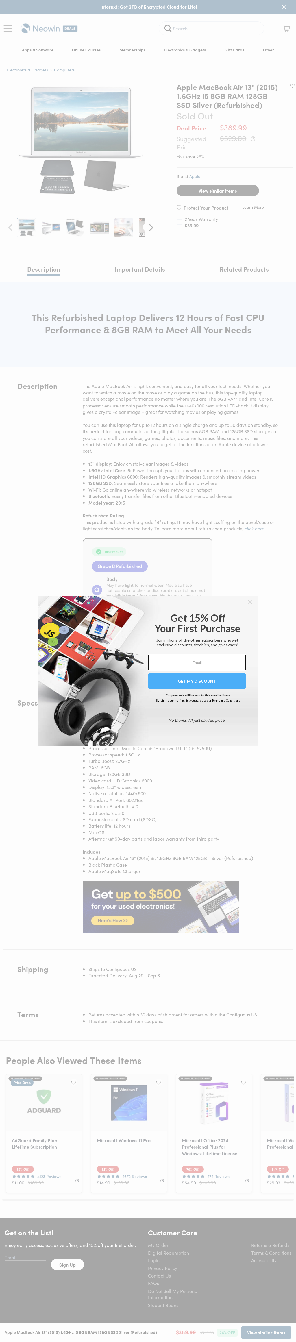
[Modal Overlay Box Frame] (148, 671)
